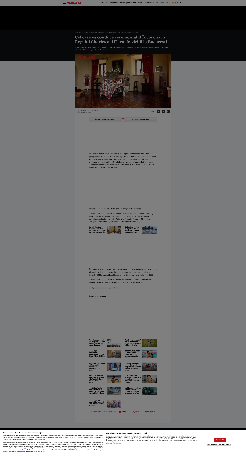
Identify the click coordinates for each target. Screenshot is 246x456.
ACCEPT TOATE (219, 439)
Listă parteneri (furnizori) (113, 443)
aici (25, 448)
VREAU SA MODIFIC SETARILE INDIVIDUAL (219, 445)
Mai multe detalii (40, 439)
